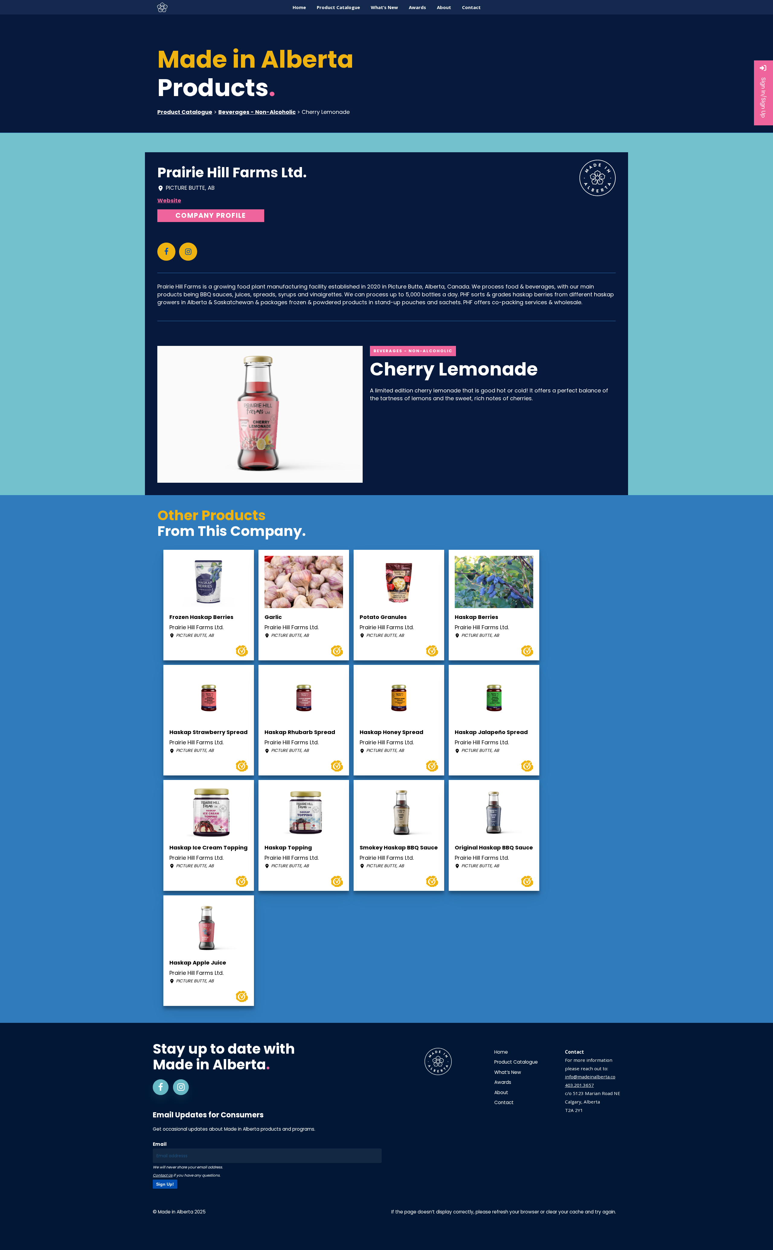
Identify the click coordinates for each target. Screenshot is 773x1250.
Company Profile (210, 215)
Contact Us (162, 1175)
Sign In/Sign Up (763, 97)
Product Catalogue (184, 112)
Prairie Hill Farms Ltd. (232, 172)
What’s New (507, 1072)
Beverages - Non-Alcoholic (257, 112)
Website (169, 200)
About (501, 1092)
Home (501, 1052)
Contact (504, 1102)
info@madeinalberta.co (590, 1077)
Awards (502, 1082)
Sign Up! (165, 1184)
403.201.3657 (579, 1085)
